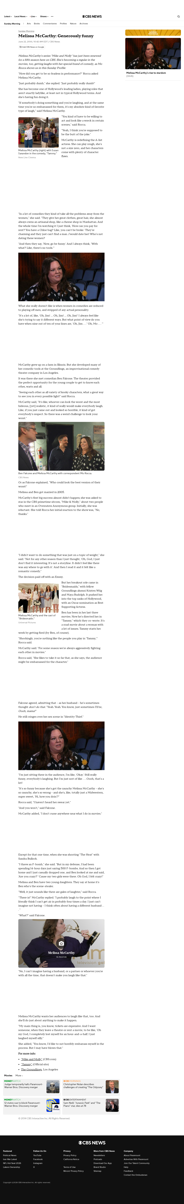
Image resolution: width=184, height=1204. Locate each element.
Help (126, 1167)
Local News (20, 16)
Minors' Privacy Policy (73, 1171)
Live (33, 16)
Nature (73, 23)
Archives (84, 23)
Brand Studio (100, 1167)
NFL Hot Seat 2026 (12, 1163)
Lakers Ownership (11, 1167)
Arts (29, 23)
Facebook (38, 1159)
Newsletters (99, 1155)
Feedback (128, 1171)
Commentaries (50, 23)
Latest (7, 16)
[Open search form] (178, 16)
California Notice (71, 1159)
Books (37, 23)
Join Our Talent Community (137, 1163)
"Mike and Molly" (31, 1059)
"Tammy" (26, 1064)
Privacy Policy (69, 1155)
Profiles (63, 23)
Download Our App (103, 1163)
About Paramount (132, 1155)
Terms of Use (69, 1167)
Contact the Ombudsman (135, 1175)
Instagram (37, 1163)
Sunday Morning (12, 23)
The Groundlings (31, 1069)
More (18, 1075)
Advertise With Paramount (136, 1159)
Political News (9, 1155)
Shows (43, 16)
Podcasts (98, 1159)
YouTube (37, 1155)
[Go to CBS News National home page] (92, 16)
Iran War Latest (10, 1159)
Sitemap (97, 1171)
